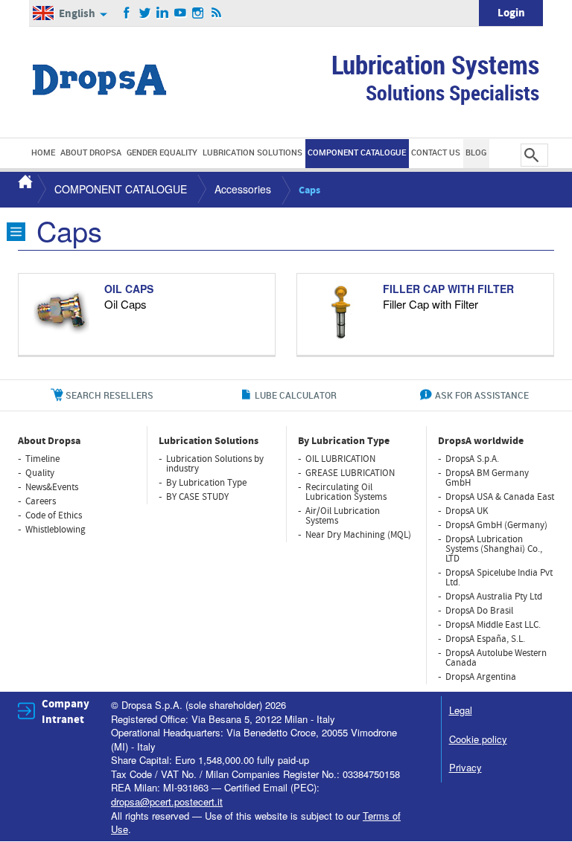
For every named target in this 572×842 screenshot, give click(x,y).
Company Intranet (65, 711)
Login (511, 13)
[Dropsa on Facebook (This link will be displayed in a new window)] (127, 13)
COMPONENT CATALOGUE (120, 188)
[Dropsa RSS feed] (216, 13)
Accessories (242, 188)
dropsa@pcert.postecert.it (167, 801)
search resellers (109, 395)
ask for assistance (482, 395)
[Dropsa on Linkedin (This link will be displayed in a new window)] (162, 13)
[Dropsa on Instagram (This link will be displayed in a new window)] (198, 13)
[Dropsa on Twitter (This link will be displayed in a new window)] (145, 13)
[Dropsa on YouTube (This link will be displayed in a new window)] (180, 13)
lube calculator (296, 395)
